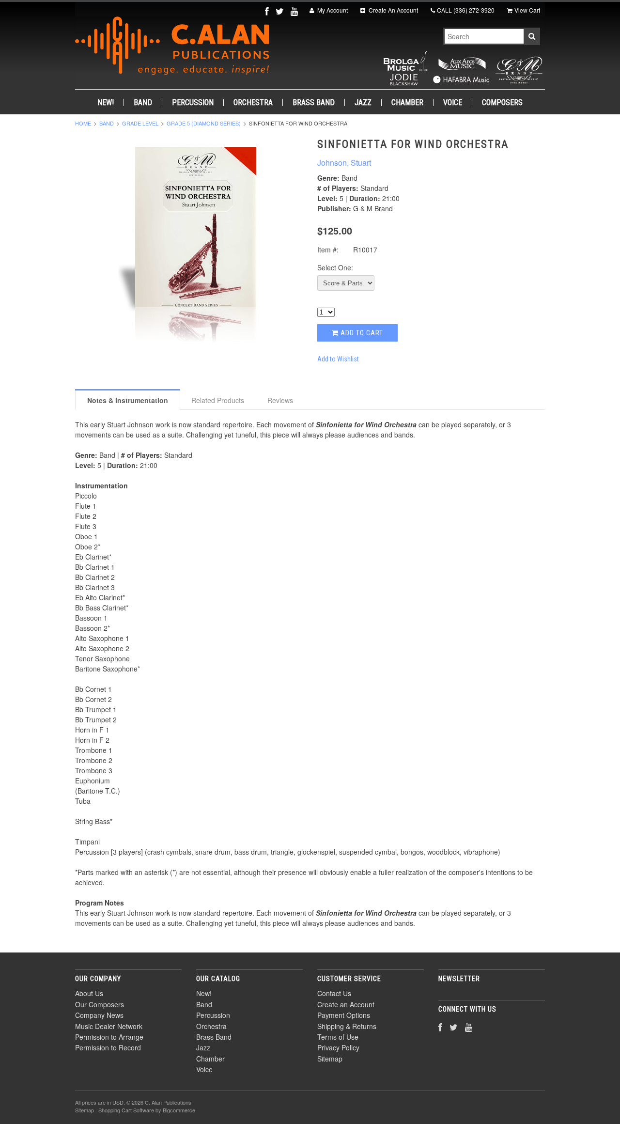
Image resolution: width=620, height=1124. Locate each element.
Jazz (363, 102)
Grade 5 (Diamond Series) (204, 123)
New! (105, 102)
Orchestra (253, 102)
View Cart (527, 10)
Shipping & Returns (346, 1026)
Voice (452, 102)
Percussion (193, 102)
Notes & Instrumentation (127, 400)
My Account (332, 10)
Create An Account (392, 10)
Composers (502, 102)
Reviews (280, 400)
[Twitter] (281, 11)
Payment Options (343, 1015)
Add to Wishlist (338, 359)
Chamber (407, 102)
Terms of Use (337, 1037)
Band (143, 102)
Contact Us (334, 993)
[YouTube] (295, 11)
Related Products (217, 400)
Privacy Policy (338, 1047)
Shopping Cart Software (126, 1110)
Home (83, 123)
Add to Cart (361, 333)
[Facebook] (268, 11)
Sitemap (329, 1058)
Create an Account (345, 1004)
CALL (466, 10)
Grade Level (140, 123)
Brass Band (314, 102)
